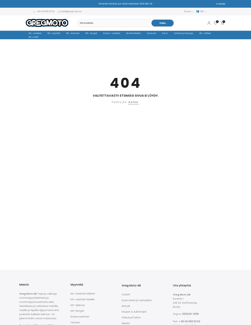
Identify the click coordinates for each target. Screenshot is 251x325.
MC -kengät (91, 33)
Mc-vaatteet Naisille (83, 299)
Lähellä (31, 4)
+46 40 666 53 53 (45, 11)
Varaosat (151, 33)
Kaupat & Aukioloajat (134, 311)
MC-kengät (77, 311)
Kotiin (133, 102)
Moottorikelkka (133, 33)
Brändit (126, 306)
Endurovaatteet (80, 316)
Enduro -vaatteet (111, 33)
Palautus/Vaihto (131, 317)
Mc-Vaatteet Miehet (83, 293)
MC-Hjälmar (78, 305)
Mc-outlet (33, 37)
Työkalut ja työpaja (183, 33)
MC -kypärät (53, 33)
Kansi (165, 33)
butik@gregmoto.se (71, 11)
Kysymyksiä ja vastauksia (136, 300)
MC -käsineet (72, 33)
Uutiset (126, 294)
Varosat (75, 322)
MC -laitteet (205, 33)
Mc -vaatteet (35, 33)
